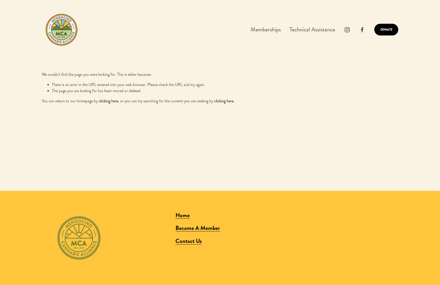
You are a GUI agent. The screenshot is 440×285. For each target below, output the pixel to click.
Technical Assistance (312, 30)
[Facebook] (362, 30)
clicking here (108, 101)
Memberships (266, 30)
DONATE (386, 29)
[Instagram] (347, 30)
